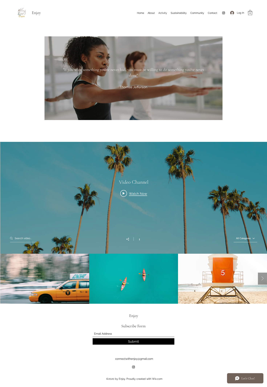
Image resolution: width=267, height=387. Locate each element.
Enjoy (36, 12)
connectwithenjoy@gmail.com (134, 358)
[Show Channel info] (138, 239)
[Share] (130, 239)
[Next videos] (262, 279)
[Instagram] (223, 13)
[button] (250, 12)
